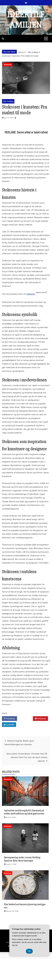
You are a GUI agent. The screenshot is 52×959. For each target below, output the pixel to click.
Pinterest (41, 718)
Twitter (26, 718)
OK (29, 951)
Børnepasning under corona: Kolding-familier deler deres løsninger (22, 859)
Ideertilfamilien (26, 19)
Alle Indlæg (8, 101)
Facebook (10, 718)
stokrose (31, 294)
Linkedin (10, 724)
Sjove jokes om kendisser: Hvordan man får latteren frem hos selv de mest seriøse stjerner (26, 757)
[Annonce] (25, 805)
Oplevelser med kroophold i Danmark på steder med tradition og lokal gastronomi (24, 812)
